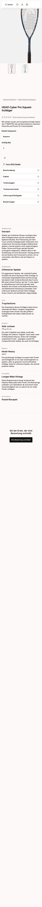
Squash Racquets (9, 99)
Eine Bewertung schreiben (21, 440)
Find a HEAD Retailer (13, 164)
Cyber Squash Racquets (27, 99)
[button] (21, 170)
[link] (17, 4)
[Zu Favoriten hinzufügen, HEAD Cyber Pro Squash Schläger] (5, 158)
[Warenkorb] (27, 4)
